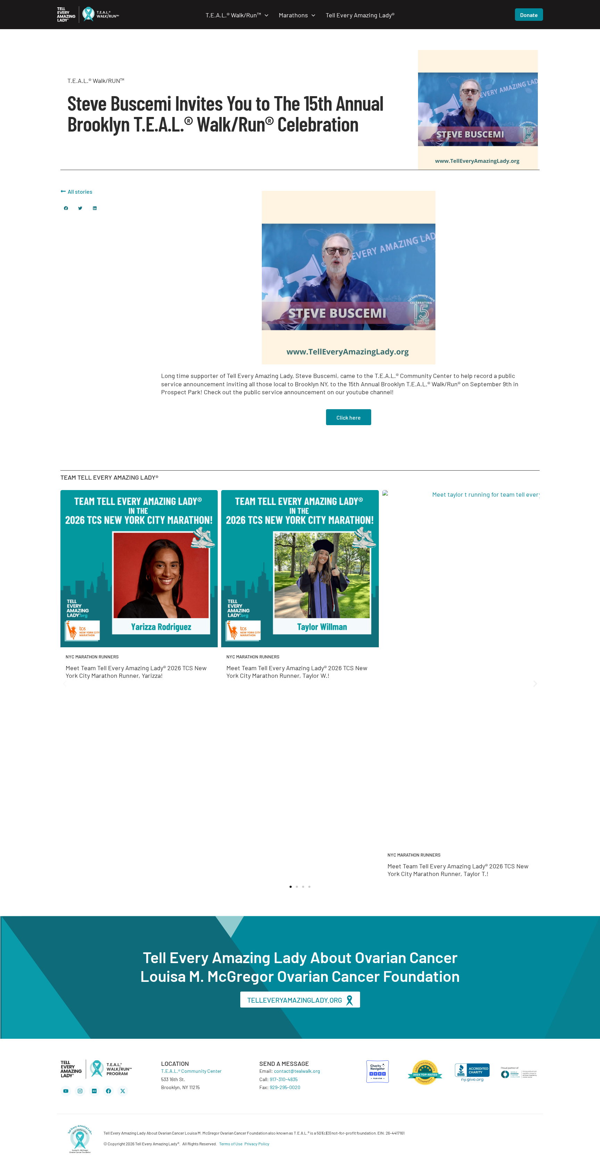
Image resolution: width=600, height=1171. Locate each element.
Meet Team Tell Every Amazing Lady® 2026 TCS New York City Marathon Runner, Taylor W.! (296, 671)
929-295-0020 (285, 1087)
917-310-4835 (284, 1079)
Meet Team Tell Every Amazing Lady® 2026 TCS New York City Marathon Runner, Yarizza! (136, 671)
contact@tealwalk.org (297, 1071)
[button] (264, 14)
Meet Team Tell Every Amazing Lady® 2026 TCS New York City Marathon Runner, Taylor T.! (458, 869)
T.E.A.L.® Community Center (191, 1071)
